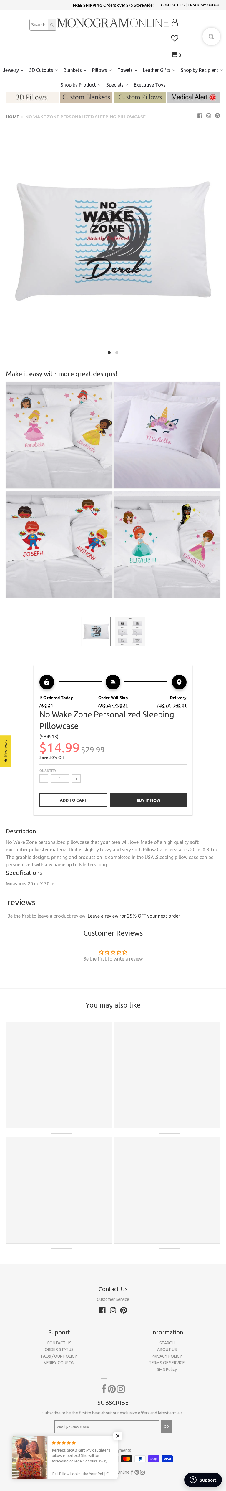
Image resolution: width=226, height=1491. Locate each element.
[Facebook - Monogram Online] (199, 115)
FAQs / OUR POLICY (59, 1356)
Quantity (47, 770)
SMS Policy (167, 1369)
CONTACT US (173, 5)
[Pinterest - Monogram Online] (217, 115)
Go (166, 1426)
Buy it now (148, 800)
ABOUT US (167, 1349)
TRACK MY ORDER (203, 5)
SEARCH (167, 1343)
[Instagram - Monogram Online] (208, 115)
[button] (117, 1436)
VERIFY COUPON (59, 1362)
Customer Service (113, 1299)
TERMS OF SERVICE (167, 1362)
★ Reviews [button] (5, 751)
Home (12, 117)
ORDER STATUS (59, 1349)
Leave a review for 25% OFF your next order (134, 915)
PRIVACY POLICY (167, 1356)
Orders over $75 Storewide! (113, 5)
